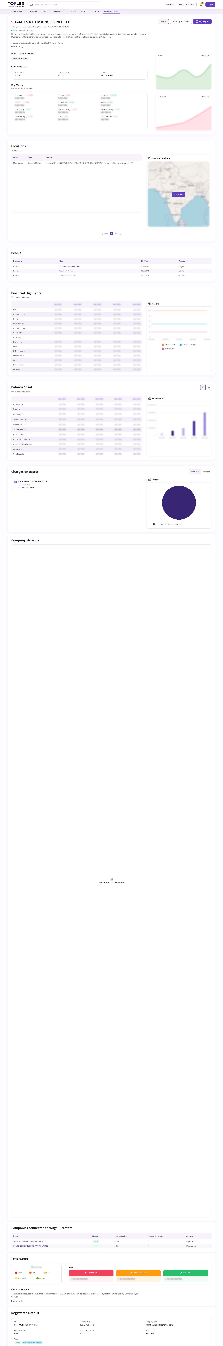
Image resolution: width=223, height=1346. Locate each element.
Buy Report (204, 21)
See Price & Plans (186, 4)
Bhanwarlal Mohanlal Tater (69, 266)
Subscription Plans (181, 21)
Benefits (170, 4)
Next (117, 234)
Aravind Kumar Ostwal (67, 275)
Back (106, 234)
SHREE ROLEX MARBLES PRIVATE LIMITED (29, 1241)
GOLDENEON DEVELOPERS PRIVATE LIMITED (30, 1246)
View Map (178, 194)
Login (210, 4)
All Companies (16, 27)
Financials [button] (59, 12)
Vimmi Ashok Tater (66, 271)
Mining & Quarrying (39, 27)
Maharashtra (27, 27)
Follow (163, 21)
